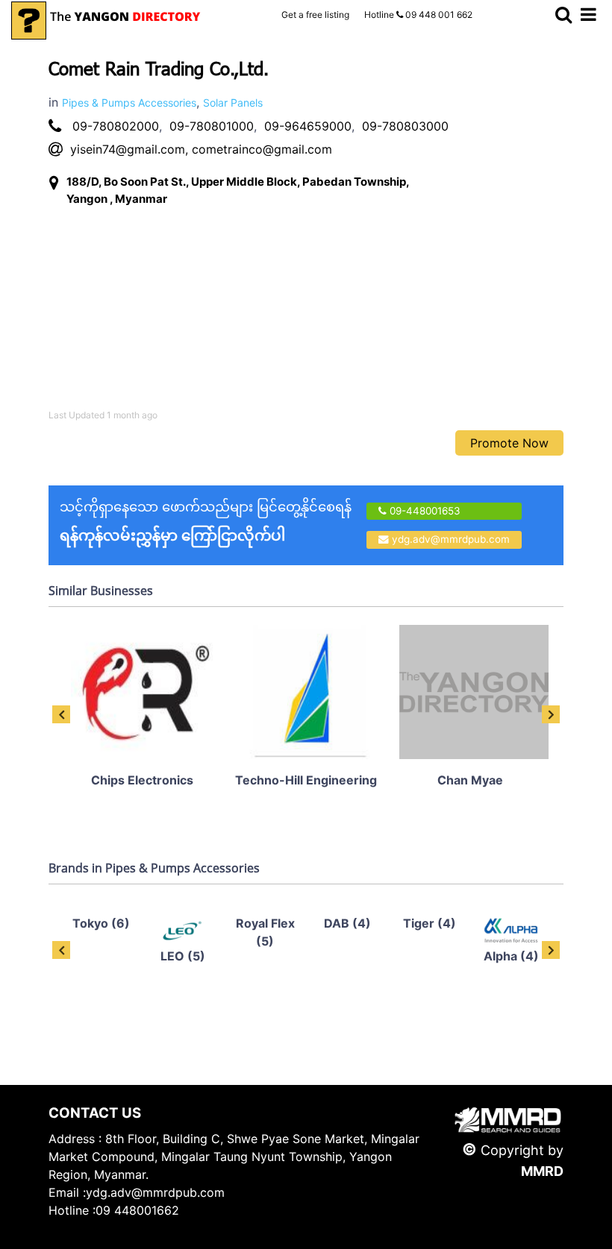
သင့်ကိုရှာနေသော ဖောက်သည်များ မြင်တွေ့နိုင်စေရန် (206, 521)
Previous (61, 714)
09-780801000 (211, 126)
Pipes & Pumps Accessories (129, 102)
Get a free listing (315, 14)
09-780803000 (405, 126)
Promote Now (509, 442)
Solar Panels (233, 102)
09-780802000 (115, 126)
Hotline (418, 14)
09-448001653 (423, 511)
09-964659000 (308, 126)
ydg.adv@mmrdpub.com (451, 539)
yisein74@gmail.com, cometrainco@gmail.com (201, 149)
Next (551, 714)
